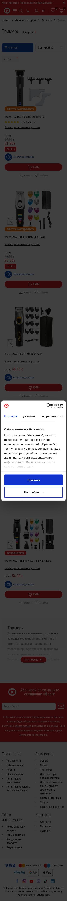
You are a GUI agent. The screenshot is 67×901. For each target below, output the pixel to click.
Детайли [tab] (29, 416)
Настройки (31, 492)
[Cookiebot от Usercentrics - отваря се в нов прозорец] (47, 405)
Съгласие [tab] (11, 416)
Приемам (33, 480)
